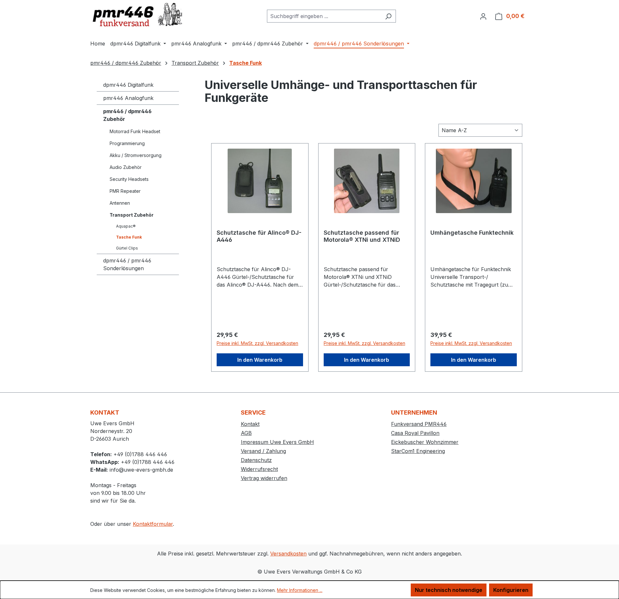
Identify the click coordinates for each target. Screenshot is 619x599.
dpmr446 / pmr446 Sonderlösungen (127, 264)
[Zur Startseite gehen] (138, 15)
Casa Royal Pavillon (415, 433)
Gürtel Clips (127, 248)
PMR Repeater (125, 191)
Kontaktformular (153, 524)
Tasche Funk (129, 237)
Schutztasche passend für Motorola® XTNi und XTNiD (362, 236)
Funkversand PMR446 (419, 424)
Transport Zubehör (131, 215)
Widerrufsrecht (259, 469)
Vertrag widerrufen (264, 478)
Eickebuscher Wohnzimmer (424, 442)
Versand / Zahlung (263, 451)
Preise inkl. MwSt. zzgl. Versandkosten (257, 343)
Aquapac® (126, 226)
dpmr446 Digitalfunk (128, 85)
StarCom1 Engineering (418, 451)
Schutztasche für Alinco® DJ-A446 (259, 236)
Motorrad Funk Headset (135, 131)
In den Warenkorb (259, 360)
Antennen (120, 203)
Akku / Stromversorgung (136, 155)
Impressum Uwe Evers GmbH (277, 442)
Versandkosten (288, 553)
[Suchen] (388, 16)
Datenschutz (256, 460)
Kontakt (250, 424)
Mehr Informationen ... (299, 590)
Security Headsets (129, 179)
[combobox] (324, 16)
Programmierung (127, 143)
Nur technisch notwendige (448, 590)
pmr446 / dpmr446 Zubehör (127, 115)
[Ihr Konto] (483, 16)
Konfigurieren (510, 590)
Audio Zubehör (126, 167)
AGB (246, 433)
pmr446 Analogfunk (128, 98)
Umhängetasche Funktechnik (472, 232)
